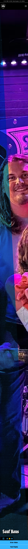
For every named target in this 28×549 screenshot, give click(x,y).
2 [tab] (9, 539)
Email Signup (14, 547)
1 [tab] (7, 539)
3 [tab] (12, 539)
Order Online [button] (14, 542)
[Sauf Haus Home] (3, 6)
